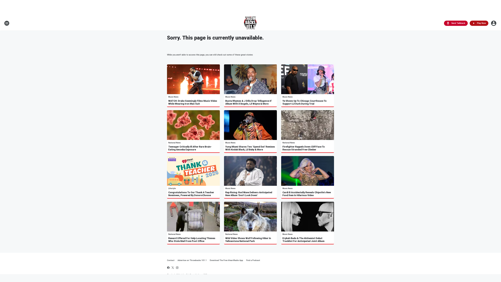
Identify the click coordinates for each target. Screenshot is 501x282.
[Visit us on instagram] (177, 267)
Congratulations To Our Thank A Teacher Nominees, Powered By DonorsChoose (191, 194)
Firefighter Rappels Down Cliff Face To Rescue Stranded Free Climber (303, 148)
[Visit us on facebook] (168, 267)
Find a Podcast (253, 260)
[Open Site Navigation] (6, 23)
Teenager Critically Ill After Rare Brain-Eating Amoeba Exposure (190, 148)
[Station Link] (250, 23)
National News (174, 143)
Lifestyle (172, 188)
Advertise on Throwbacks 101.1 (192, 260)
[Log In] (494, 23)
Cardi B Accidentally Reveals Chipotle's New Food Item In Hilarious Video (306, 194)
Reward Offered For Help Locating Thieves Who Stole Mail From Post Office (191, 239)
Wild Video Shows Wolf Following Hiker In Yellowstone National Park (248, 239)
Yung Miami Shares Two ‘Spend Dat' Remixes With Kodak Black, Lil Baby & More (250, 148)
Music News (173, 97)
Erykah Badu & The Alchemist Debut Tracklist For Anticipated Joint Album (303, 239)
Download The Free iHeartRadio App (226, 260)
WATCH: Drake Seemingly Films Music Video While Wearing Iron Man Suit (192, 102)
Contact (170, 260)
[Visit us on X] (172, 267)
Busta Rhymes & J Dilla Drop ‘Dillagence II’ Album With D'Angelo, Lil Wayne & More (248, 102)
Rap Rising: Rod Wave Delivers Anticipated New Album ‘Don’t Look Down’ (248, 194)
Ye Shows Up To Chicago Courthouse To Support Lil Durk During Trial (304, 102)
